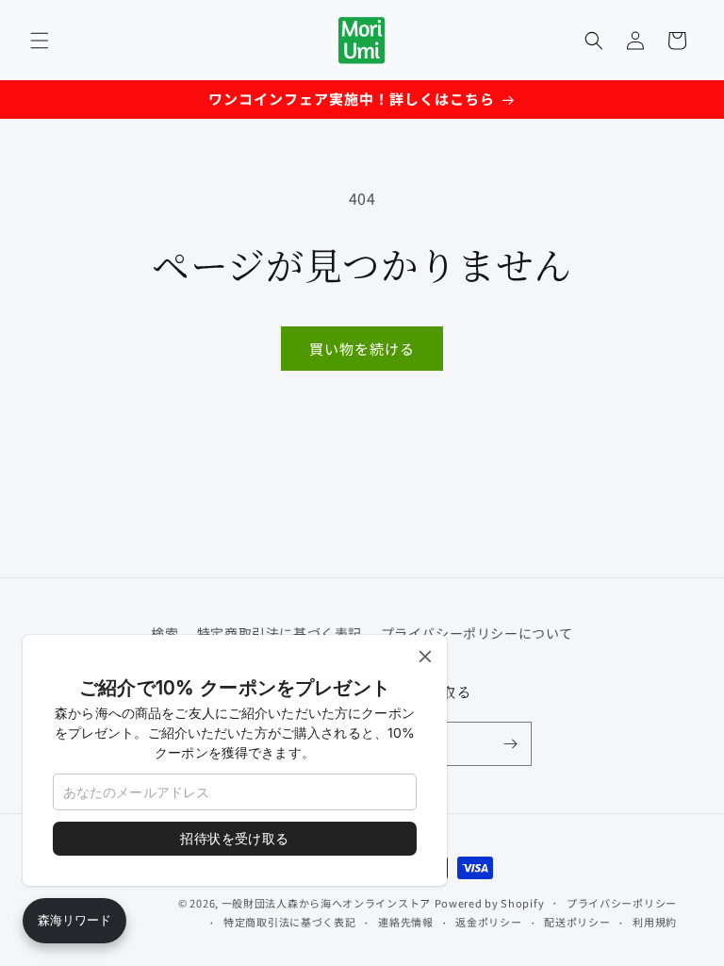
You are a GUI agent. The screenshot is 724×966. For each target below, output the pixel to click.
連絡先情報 (406, 921)
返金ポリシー (488, 921)
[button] (39, 40)
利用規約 (655, 921)
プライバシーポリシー (622, 902)
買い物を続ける (362, 348)
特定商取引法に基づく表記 (289, 921)
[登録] (510, 744)
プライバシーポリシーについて (477, 633)
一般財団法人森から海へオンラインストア (326, 902)
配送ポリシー (577, 921)
